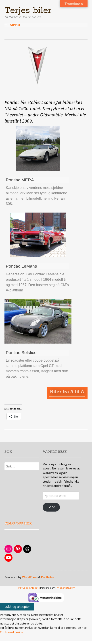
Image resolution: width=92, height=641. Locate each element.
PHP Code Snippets (28, 587)
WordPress (30, 577)
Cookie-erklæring (11, 632)
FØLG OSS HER (18, 523)
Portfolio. (47, 577)
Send (51, 507)
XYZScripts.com (66, 587)
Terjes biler (28, 10)
